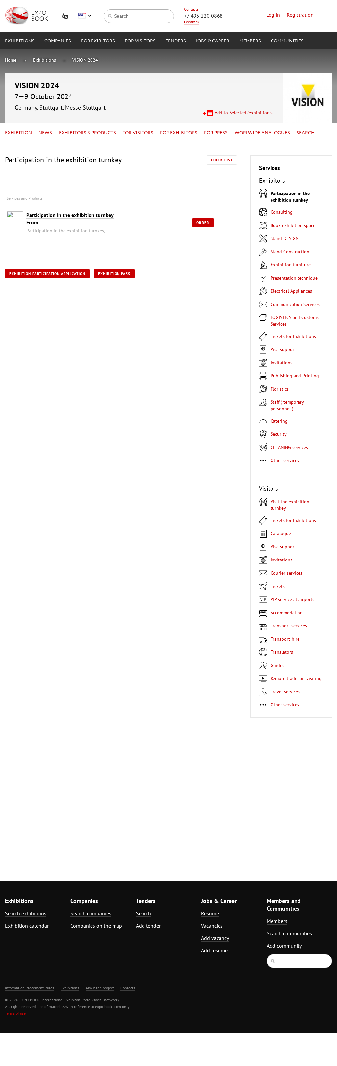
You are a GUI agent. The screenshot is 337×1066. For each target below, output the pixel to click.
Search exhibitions (25, 913)
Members (250, 41)
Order (202, 222)
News (45, 133)
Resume (210, 913)
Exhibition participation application (47, 273)
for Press (216, 133)
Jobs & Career (212, 41)
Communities (287, 41)
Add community (284, 946)
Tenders (176, 41)
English (84, 16)
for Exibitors (98, 41)
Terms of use (15, 1013)
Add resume (214, 950)
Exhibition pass (114, 273)
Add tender (148, 925)
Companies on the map (96, 925)
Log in (273, 15)
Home (10, 60)
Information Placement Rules (29, 987)
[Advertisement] (291, 795)
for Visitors (140, 41)
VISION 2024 (85, 60)
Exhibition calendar (27, 925)
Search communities (289, 933)
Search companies (90, 913)
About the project (100, 987)
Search (306, 133)
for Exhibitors (178, 133)
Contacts (191, 9)
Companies (57, 41)
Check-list (222, 160)
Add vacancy (215, 938)
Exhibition (18, 133)
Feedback (191, 21)
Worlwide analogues (262, 133)
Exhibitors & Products (87, 133)
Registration (300, 15)
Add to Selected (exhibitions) (244, 113)
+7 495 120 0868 (203, 16)
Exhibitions (20, 41)
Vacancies (212, 925)
